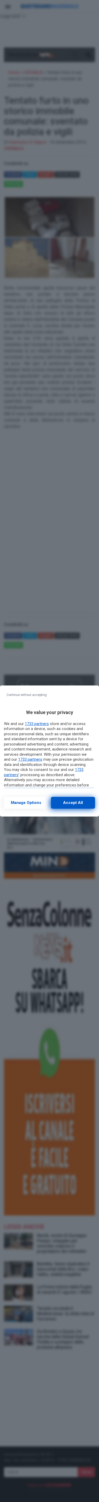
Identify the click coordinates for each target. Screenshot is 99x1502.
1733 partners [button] (37, 723)
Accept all (73, 802)
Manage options (26, 802)
